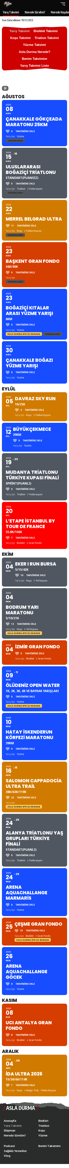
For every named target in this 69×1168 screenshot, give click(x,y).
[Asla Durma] (8, 4)
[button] (62, 4)
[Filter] (5, 88)
